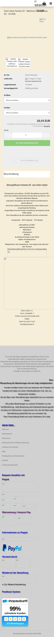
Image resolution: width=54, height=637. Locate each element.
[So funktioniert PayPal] (12, 547)
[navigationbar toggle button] (50, 3)
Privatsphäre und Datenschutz (13, 456)
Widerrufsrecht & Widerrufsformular (15, 443)
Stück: (6, 130)
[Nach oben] (47, 633)
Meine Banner (7, 434)
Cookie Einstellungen (10, 465)
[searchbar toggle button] (37, 3)
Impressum (6, 438)
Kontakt (5, 460)
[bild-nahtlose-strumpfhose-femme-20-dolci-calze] (27, 37)
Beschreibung (11, 174)
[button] (8, 135)
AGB (3, 451)
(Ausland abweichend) (33, 81)
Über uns (5, 429)
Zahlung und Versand (10, 447)
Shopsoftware (18, 634)
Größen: (7, 95)
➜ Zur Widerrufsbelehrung (14, 584)
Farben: (7, 108)
